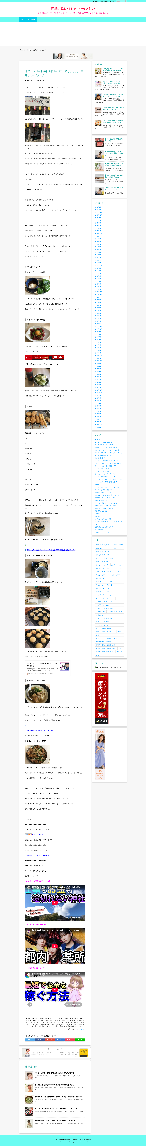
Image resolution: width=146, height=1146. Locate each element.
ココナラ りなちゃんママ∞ (104, 608)
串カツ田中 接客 (64, 1024)
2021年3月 (98, 347)
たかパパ (118, 568)
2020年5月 (98, 374)
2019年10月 (98, 393)
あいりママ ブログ (56, 1018)
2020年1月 (98, 385)
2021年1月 (98, 353)
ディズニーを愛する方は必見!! (105, 466)
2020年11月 (98, 358)
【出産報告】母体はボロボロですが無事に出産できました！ (55, 1085)
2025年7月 (98, 220)
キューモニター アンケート (105, 598)
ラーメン (98, 484)
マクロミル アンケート (103, 625)
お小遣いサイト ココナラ (104, 568)
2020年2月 (98, 382)
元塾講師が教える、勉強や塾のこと (107, 495)
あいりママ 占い (116, 565)
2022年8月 (98, 302)
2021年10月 (98, 329)
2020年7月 (98, 369)
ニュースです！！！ (102, 468)
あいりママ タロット (103, 561)
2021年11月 (98, 326)
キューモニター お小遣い (104, 595)
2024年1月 (98, 257)
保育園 (119, 632)
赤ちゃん (98, 655)
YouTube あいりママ (103, 548)
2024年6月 (98, 247)
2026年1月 (98, 210)
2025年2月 (98, 228)
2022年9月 (98, 300)
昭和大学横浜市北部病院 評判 (105, 648)
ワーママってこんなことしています (107, 487)
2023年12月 (98, 260)
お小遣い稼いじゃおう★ (104, 445)
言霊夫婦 (119, 652)
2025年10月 (98, 215)
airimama (81, 1029)
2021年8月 (98, 334)
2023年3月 (98, 284)
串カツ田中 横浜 (76, 1024)
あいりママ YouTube (103, 555)
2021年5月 (98, 342)
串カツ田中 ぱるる (52, 1020)
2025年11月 (98, 212)
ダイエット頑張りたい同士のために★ (108, 463)
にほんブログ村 (37, 835)
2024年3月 (98, 252)
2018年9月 (98, 427)
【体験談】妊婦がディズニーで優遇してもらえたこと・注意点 (113, 95)
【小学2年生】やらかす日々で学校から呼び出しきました (114, 164)
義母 (120, 648)
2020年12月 (98, 355)
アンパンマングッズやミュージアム (107, 450)
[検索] (126, 1)
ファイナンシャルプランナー (105, 474)
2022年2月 (98, 318)
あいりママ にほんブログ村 (105, 558)
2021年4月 (98, 345)
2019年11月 (98, 390)
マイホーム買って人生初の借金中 (106, 482)
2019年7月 (98, 400)
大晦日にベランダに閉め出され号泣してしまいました (114, 188)
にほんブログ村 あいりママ (105, 571)
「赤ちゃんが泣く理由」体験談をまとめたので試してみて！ (55, 1073)
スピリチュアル (101, 615)
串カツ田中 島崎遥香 (39, 1024)
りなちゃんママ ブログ (103, 588)
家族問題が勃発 (101, 511)
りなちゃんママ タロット (104, 585)
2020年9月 (98, 363)
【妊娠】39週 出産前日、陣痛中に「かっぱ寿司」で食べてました (113, 121)
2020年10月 (98, 361)
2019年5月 (98, 406)
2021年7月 (98, 337)
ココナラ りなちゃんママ (71, 1018)
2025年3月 (98, 226)
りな (119, 571)
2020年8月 (98, 366)
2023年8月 (98, 271)
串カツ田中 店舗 (52, 1024)
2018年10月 (98, 424)
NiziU (97, 439)
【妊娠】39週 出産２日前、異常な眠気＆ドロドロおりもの (113, 108)
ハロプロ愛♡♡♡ (102, 471)
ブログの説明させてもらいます (105, 476)
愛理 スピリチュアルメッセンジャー (107, 638)
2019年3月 (98, 411)
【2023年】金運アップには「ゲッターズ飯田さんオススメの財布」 (113, 69)
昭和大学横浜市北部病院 (103, 642)
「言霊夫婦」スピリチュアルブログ (37, 855)
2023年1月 (98, 289)
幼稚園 (98, 516)
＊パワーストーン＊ (102, 532)
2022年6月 (98, 308)
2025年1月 (98, 231)
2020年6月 (98, 371)
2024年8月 (98, 241)
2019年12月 (98, 387)
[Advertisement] (73, 34)
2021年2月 (98, 350)
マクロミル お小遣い (103, 622)
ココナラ (119, 598)
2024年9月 (98, 239)
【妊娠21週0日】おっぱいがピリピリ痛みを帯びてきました (54, 1120)
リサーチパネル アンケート (105, 632)
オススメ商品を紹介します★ (105, 455)
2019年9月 (98, 395)
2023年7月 (98, 273)
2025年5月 (98, 223)
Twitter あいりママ (102, 545)
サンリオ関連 (100, 458)
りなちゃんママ (101, 575)
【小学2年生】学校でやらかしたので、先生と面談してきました (114, 153)
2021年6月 (98, 340)
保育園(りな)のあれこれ (103, 490)
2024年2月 (98, 255)
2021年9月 (98, 332)
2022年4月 (98, 313)
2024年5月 (98, 249)
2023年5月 (98, 279)
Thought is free (83, 1142)
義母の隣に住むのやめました (75, 1026)
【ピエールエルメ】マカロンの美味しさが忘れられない (114, 176)
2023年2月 (98, 286)
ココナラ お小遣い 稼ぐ (104, 601)
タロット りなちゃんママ (104, 618)
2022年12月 (98, 292)
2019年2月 (98, 414)
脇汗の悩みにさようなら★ (104, 527)
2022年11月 (98, 294)
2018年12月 (98, 419)
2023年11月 (98, 263)
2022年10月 (98, 297)
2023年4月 (98, 281)
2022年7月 (98, 305)
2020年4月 (98, 377)
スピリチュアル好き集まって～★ (106, 461)
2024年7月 (98, 244)
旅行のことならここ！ (103, 519)
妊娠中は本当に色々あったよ (105, 506)
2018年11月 (98, 422)
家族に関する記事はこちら (105, 508)
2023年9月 (98, 268)
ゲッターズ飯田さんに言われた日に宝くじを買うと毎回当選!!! (113, 82)
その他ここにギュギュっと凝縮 (106, 447)
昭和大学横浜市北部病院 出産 (105, 645)
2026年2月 (98, 207)
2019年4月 (98, 409)
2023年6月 (98, 276)
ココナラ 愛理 (101, 611)
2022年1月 (98, 321)
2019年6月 (98, 403)
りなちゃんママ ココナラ (104, 581)
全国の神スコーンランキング (105, 498)
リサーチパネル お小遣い (104, 628)
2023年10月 (98, 265)
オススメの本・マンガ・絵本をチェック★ (109, 453)
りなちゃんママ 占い (103, 591)
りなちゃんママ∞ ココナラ (104, 578)
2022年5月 (98, 310)
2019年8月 (98, 398)
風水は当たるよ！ (101, 529)
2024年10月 (98, 236)
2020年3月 (98, 379)
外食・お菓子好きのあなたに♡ (37, 1018)
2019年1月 (98, 416)
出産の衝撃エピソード (103, 500)
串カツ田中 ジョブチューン (50, 1022)
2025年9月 (98, 218)
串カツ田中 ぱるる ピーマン (68, 1020)
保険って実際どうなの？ (103, 492)
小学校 (98, 514)
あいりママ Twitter (102, 551)
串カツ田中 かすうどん (37, 1020)
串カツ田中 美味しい (58, 1026)
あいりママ (117, 548)
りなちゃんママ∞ (115, 575)
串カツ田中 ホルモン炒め (68, 1022)
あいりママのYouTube (103, 442)
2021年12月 (98, 324)
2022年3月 (98, 316)
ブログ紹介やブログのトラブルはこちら (108, 479)
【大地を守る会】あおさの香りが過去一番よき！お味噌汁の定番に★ (58, 1097)
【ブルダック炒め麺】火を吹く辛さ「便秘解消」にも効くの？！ (56, 1108)
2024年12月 (98, 233)
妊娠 (97, 635)
